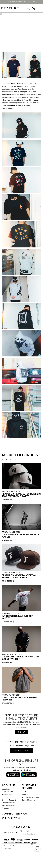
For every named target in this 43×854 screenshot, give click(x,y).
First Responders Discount (8, 806)
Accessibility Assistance (31, 797)
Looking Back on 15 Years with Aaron (20, 535)
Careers (5, 797)
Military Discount (8, 803)
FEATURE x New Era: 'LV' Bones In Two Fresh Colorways (21, 495)
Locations (6, 789)
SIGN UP (21, 732)
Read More (7, 500)
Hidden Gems (7, 792)
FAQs (24, 792)
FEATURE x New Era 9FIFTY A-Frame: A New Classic (19, 576)
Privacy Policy (25, 831)
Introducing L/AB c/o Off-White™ (17, 617)
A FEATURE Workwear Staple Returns (19, 698)
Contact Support (28, 800)
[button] (37, 848)
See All (5, 459)
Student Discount (9, 800)
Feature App (7, 794)
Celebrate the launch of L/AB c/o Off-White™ (20, 658)
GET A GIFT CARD (21, 750)
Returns (25, 794)
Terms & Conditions (27, 834)
